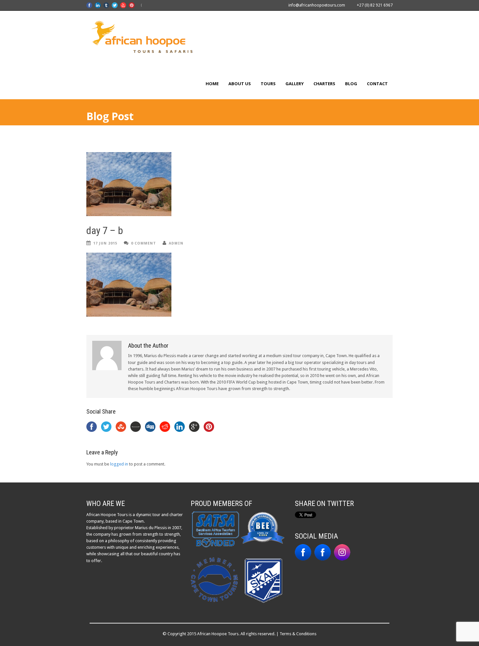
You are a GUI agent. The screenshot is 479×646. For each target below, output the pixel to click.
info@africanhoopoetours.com (316, 5)
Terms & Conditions (298, 633)
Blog (351, 84)
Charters (324, 84)
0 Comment (143, 243)
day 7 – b (104, 231)
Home (212, 84)
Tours (268, 84)
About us (239, 84)
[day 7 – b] (239, 184)
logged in (119, 464)
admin (176, 243)
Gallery (294, 84)
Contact (377, 84)
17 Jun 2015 (105, 243)
